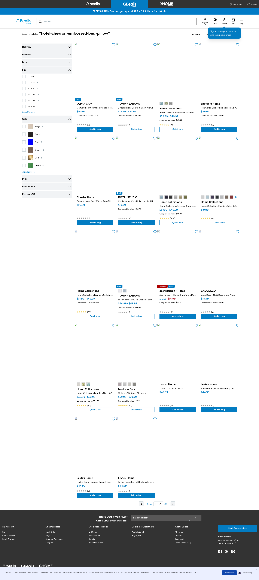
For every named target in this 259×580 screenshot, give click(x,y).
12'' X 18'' (32, 76)
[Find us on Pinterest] (233, 551)
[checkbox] (24, 76)
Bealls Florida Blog (183, 543)
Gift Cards (93, 532)
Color (25, 119)
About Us (179, 532)
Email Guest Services (237, 528)
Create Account (8, 536)
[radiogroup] (166, 103)
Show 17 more (28, 112)
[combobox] (117, 21)
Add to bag (101, 130)
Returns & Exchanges (54, 539)
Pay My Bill (136, 536)
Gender (26, 54)
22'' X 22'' (33, 106)
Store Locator (94, 536)
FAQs (48, 536)
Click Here (147, 11)
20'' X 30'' (33, 94)
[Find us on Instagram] (226, 551)
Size (24, 70)
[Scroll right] (236, 197)
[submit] (195, 518)
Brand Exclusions (96, 543)
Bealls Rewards (8, 539)
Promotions (28, 186)
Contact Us (179, 539)
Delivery (26, 47)
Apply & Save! (138, 532)
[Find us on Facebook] (220, 551)
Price (25, 179)
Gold (38, 157)
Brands (92, 539)
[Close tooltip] (238, 30)
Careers (178, 536)
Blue (38, 142)
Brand (25, 62)
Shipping (49, 543)
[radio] (161, 103)
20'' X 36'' (33, 100)
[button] (245, 572)
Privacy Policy (192, 572)
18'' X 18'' (33, 88)
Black (38, 134)
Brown (39, 150)
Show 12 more (28, 172)
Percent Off (28, 194)
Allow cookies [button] (229, 573)
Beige (39, 126)
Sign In (5, 532)
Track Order (50, 532)
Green (39, 165)
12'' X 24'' (33, 82)
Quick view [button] (143, 130)
